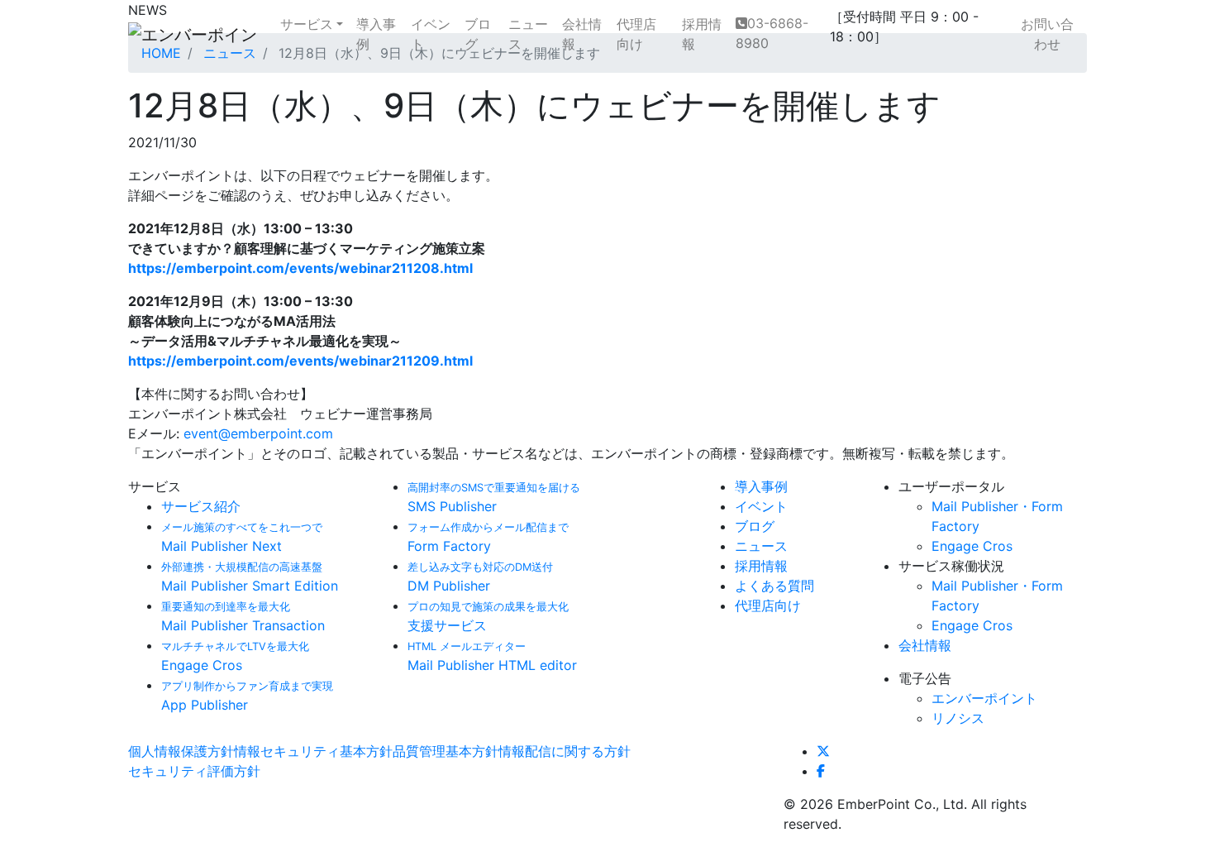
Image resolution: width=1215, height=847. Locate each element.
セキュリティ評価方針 (194, 771)
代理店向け (636, 34)
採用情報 (702, 34)
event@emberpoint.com (258, 433)
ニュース (528, 34)
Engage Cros (972, 546)
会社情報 (582, 34)
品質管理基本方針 (445, 751)
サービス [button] (306, 24)
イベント (430, 34)
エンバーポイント (984, 698)
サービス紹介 (201, 506)
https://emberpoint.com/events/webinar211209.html (300, 360)
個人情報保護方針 (181, 751)
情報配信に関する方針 (564, 751)
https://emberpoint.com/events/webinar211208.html (300, 268)
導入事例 (376, 34)
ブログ (478, 34)
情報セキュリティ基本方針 (313, 751)
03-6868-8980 (772, 33)
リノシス (958, 718)
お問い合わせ (1047, 34)
